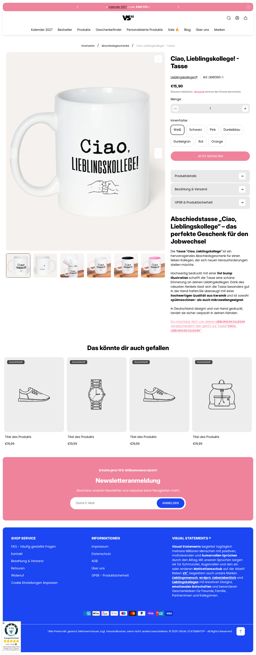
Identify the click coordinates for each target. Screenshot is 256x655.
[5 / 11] (126, 265)
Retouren (18, 568)
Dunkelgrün (182, 141)
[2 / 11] (45, 265)
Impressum (100, 546)
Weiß (177, 130)
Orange (217, 141)
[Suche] (229, 18)
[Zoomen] (158, 59)
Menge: (176, 99)
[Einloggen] (237, 18)
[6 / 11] (153, 265)
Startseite (88, 45)
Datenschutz (101, 554)
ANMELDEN (170, 503)
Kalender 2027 (118, 7)
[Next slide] (178, 7)
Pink (213, 130)
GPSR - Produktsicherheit (110, 575)
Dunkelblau (232, 130)
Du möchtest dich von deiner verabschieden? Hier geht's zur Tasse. (208, 326)
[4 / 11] (99, 265)
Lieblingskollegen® (184, 77)
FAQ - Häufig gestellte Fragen (33, 546)
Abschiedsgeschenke (115, 45)
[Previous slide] (78, 7)
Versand (199, 91)
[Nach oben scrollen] (240, 631)
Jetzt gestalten (210, 156)
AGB (95, 561)
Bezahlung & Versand (27, 561)
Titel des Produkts (18, 437)
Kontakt (17, 554)
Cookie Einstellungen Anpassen (34, 583)
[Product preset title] (34, 394)
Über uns (98, 568)
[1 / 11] (18, 265)
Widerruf (17, 575)
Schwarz (195, 130)
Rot (201, 141)
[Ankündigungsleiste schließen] (248, 7)
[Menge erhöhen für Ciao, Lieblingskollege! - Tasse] (245, 108)
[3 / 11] (72, 265)
